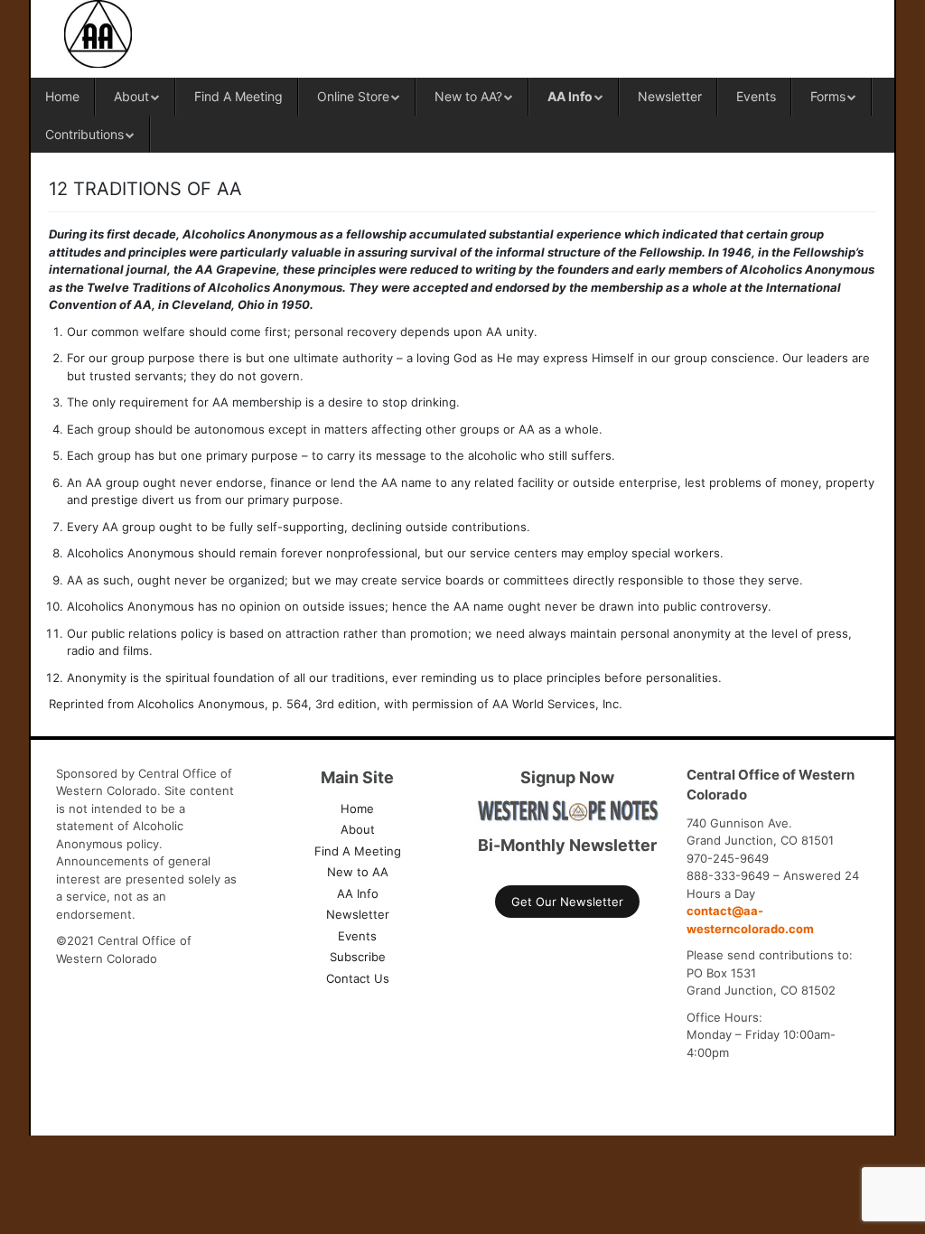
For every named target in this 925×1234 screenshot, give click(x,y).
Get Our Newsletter (567, 901)
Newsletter (670, 96)
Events (756, 96)
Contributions (84, 134)
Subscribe (358, 956)
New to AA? (468, 96)
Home (62, 96)
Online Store (353, 96)
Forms (828, 96)
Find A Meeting (238, 96)
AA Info (570, 96)
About (131, 96)
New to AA (357, 872)
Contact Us (357, 978)
